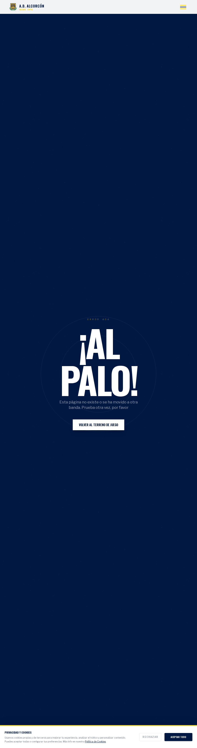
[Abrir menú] (183, 7)
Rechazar (150, 736)
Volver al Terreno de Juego (98, 425)
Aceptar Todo (178, 737)
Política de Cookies (95, 741)
